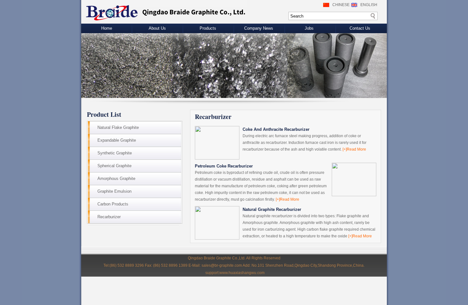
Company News (258, 28)
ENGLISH (368, 5)
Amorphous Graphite (116, 178)
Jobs (309, 28)
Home (106, 28)
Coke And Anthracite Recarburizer (276, 129)
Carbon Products (112, 204)
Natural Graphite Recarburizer (272, 209)
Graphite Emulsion (114, 191)
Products (208, 28)
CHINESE (341, 5)
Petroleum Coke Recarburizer (224, 166)
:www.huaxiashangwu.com (241, 273)
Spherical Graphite (114, 165)
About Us (157, 28)
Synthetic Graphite (114, 153)
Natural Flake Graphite (118, 127)
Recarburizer (109, 216)
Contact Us (360, 28)
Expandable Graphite (116, 140)
